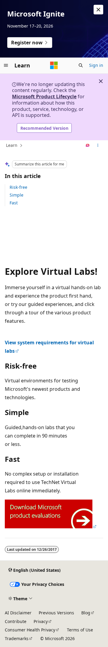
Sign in (96, 65)
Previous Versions (56, 613)
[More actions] (98, 145)
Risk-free (18, 187)
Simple (16, 195)
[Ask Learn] (88, 145)
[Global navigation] (6, 65)
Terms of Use (80, 630)
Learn (11, 145)
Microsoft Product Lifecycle (44, 96)
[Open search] (81, 65)
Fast (14, 203)
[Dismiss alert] (98, 9)
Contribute (15, 621)
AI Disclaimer (18, 613)
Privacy (41, 621)
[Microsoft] (54, 65)
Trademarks (16, 638)
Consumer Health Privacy (30, 630)
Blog (85, 613)
